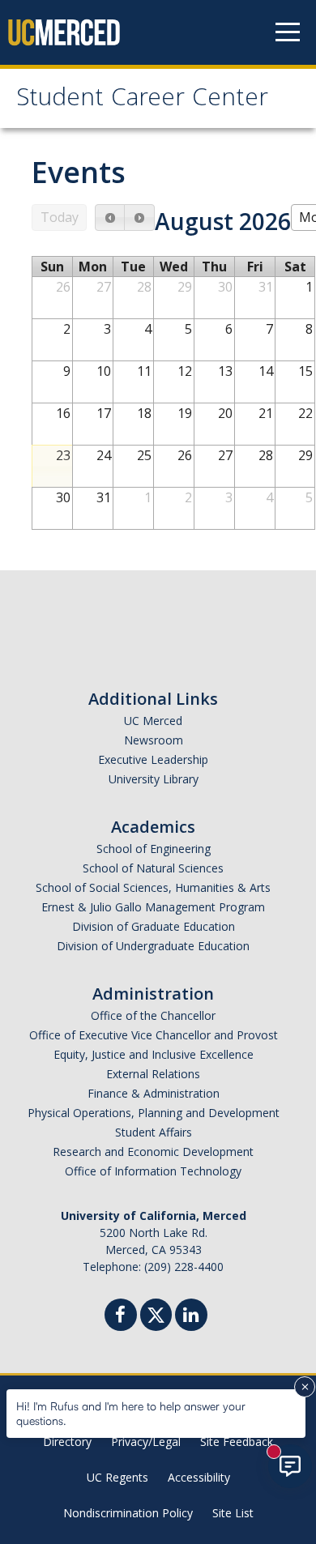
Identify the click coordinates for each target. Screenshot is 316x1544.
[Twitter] (156, 1312)
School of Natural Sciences (153, 868)
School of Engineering (153, 848)
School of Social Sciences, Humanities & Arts (153, 887)
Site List (233, 1513)
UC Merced (153, 720)
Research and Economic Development (153, 1151)
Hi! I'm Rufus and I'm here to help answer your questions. (131, 1413)
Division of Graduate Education (153, 926)
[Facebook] (120, 1316)
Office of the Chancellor (153, 1015)
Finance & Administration (154, 1093)
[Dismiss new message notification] (304, 1386)
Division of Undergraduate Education (153, 945)
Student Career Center (142, 100)
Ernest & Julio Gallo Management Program (153, 907)
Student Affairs (153, 1132)
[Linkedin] (191, 1316)
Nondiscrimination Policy (128, 1513)
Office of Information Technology (153, 1171)
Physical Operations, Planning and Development (154, 1112)
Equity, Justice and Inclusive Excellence (153, 1054)
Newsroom (153, 740)
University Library (154, 779)
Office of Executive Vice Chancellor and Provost (153, 1035)
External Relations (153, 1073)
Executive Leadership (153, 759)
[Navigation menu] (287, 32)
